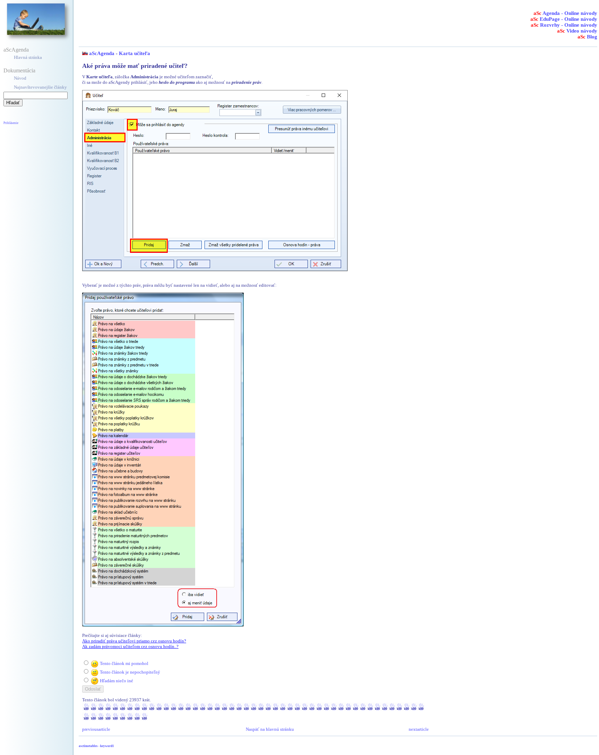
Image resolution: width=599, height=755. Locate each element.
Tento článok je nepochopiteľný (130, 672)
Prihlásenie (10, 123)
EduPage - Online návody (563, 19)
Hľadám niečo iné (116, 680)
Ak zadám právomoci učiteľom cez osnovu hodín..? (130, 646)
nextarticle (419, 729)
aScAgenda (16, 50)
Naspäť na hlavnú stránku (270, 729)
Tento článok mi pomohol (124, 663)
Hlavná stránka (28, 57)
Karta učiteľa (134, 53)
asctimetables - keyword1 (96, 746)
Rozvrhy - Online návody (564, 25)
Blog (587, 36)
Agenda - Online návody (565, 13)
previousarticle (96, 729)
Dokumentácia (19, 70)
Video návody (577, 31)
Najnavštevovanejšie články (40, 87)
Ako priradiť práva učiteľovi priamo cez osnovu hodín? (134, 640)
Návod (20, 78)
